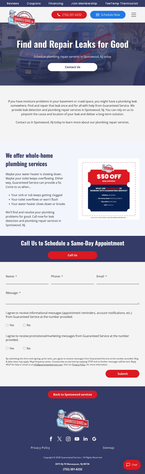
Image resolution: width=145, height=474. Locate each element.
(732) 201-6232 (72, 469)
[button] (133, 14)
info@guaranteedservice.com (48, 364)
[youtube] (76, 439)
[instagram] (68, 439)
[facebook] (50, 439)
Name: (10, 276)
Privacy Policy (78, 364)
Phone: (55, 276)
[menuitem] (13, 3)
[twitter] (59, 439)
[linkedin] (85, 439)
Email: (101, 276)
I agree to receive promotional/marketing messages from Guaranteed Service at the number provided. (67, 338)
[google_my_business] (94, 439)
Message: (12, 293)
